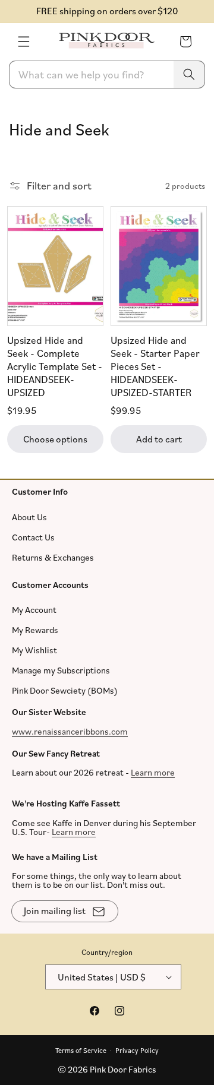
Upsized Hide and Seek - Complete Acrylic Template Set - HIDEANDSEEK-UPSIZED (54, 366)
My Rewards (35, 629)
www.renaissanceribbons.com (70, 730)
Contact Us (33, 536)
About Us (29, 516)
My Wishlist (34, 650)
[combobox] (107, 74)
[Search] (189, 74)
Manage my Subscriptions (61, 670)
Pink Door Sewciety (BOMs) (65, 690)
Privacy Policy (137, 1049)
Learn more (153, 772)
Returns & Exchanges (53, 556)
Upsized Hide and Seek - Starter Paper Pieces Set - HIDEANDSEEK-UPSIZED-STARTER (155, 366)
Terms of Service (80, 1049)
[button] (24, 42)
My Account (34, 609)
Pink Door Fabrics (123, 1069)
